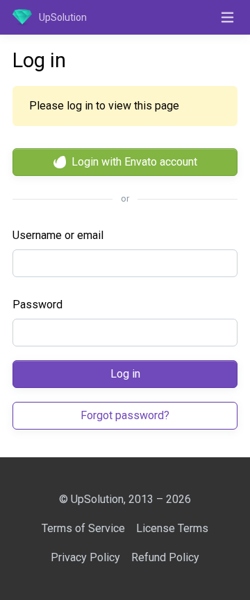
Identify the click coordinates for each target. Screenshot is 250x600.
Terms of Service (83, 528)
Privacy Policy (85, 557)
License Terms (172, 528)
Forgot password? (125, 415)
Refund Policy (165, 557)
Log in (125, 373)
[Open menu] (227, 17)
